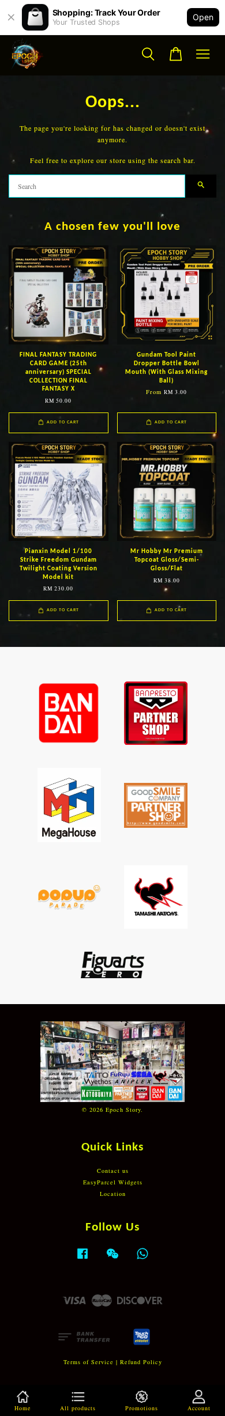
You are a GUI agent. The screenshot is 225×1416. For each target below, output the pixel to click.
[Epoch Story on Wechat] (112, 1259)
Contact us (113, 1171)
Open (203, 17)
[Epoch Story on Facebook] (82, 1259)
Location (113, 1194)
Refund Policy (141, 1362)
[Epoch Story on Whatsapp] (142, 1259)
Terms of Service (88, 1362)
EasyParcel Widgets (112, 1182)
